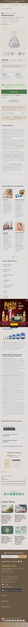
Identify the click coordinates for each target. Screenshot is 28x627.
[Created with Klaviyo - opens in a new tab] (14, 327)
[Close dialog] (27, 300)
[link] (14, 313)
